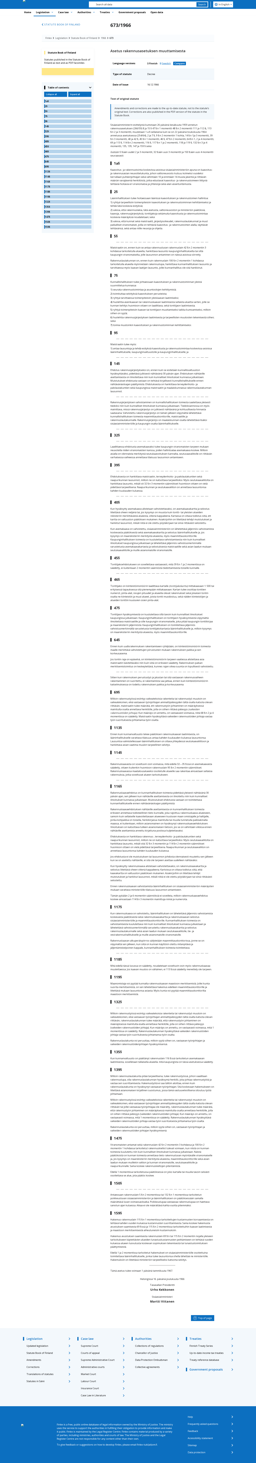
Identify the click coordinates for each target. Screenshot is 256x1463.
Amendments (34, 1360)
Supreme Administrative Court (98, 1360)
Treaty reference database (204, 1360)
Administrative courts (93, 1367)
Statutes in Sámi (35, 1381)
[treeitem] (67, 101)
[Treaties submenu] (113, 12)
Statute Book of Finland (62, 24)
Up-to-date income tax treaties (206, 1353)
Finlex (48, 38)
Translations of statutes (40, 1374)
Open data (157, 12)
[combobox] (142, 4)
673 (111, 38)
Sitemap (192, 1445)
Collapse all (51, 94)
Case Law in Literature (93, 1395)
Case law (63, 12)
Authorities (84, 12)
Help (190, 1416)
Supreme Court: (89, 1345)
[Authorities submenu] (94, 12)
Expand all (75, 94)
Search (202, 4)
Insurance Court (90, 1388)
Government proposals (132, 12)
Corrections (33, 1367)
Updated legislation (37, 1345)
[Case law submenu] (71, 12)
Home (27, 12)
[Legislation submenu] (52, 12)
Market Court (88, 1374)
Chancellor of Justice (146, 1353)
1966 (103, 38)
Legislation (42, 12)
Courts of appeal (90, 1353)
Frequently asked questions (203, 1424)
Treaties (105, 12)
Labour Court (88, 1381)
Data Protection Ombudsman (151, 1360)
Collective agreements (147, 1367)
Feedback (193, 1431)
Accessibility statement (200, 1438)
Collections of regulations (149, 1345)
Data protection (196, 1452)
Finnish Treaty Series (201, 1345)
